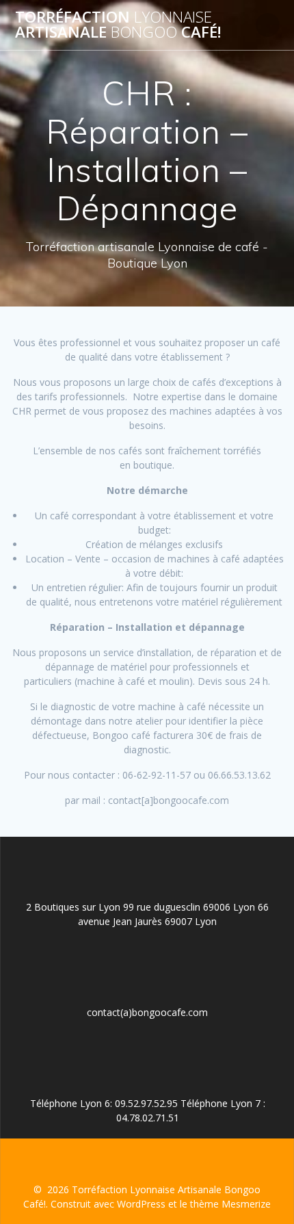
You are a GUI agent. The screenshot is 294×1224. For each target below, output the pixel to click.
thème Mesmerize (230, 1203)
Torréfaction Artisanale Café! (118, 25)
